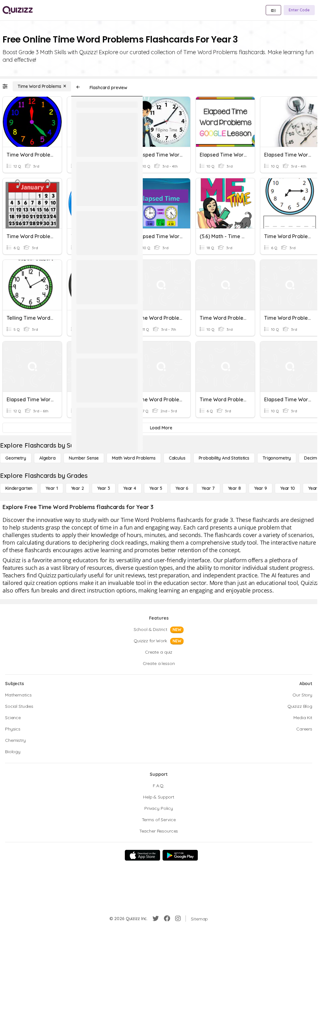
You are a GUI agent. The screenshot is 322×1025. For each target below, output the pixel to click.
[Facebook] (167, 918)
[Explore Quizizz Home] (18, 10)
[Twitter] (156, 918)
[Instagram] (178, 918)
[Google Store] (180, 855)
